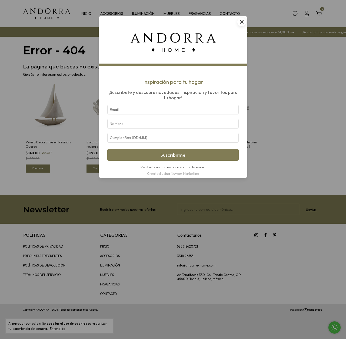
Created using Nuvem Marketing (173, 173)
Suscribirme (173, 155)
